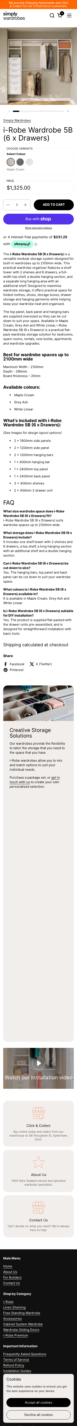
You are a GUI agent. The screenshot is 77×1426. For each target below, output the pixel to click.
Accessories (12, 1318)
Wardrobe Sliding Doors (21, 1330)
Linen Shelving (14, 1307)
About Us (10, 1272)
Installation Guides (17, 1371)
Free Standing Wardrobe (21, 1313)
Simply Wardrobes (17, 120)
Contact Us (11, 1283)
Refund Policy (13, 1365)
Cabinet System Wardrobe (23, 1324)
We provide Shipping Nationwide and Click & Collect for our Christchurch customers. (38, 4)
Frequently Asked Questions (24, 1354)
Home (7, 1266)
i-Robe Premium (15, 1335)
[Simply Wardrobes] (14, 15)
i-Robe (8, 1302)
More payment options (38, 227)
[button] (52, 15)
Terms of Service (16, 1360)
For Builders (12, 1277)
